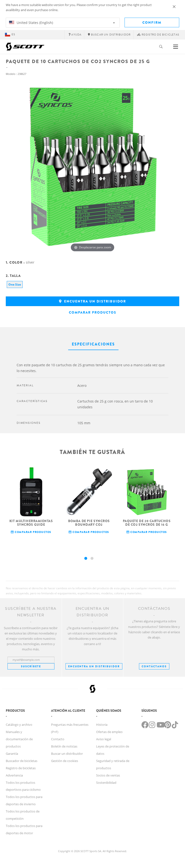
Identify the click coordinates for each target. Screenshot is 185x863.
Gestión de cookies (64, 761)
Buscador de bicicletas (21, 761)
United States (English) (34, 22)
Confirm (151, 22)
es (13, 34)
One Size (14, 284)
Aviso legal (103, 739)
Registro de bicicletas (21, 768)
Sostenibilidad (106, 782)
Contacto (57, 739)
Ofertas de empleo (109, 732)
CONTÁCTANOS (154, 666)
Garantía (12, 753)
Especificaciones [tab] (93, 344)
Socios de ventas (108, 775)
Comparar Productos (92, 312)
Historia (101, 724)
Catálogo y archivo (19, 724)
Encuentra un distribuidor (94, 301)
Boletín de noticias (64, 746)
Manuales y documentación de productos (19, 739)
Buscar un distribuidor (67, 753)
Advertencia (14, 775)
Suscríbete (31, 666)
